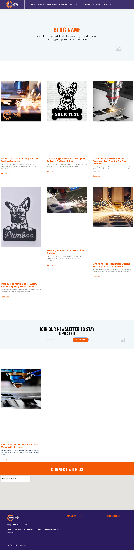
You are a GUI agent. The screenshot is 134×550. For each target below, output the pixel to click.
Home (33, 4)
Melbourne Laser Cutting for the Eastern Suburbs (19, 160)
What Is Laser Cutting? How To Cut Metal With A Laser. (20, 446)
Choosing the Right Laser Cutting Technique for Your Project (111, 265)
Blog (77, 4)
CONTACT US (113, 516)
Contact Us (107, 4)
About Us (41, 4)
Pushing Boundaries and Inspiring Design (66, 252)
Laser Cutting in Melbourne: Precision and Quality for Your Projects (110, 161)
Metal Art (96, 4)
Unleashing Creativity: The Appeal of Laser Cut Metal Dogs (66, 160)
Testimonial (86, 4)
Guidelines (63, 4)
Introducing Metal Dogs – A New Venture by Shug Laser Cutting (19, 285)
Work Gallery (52, 4)
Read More (5, 173)
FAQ (71, 4)
